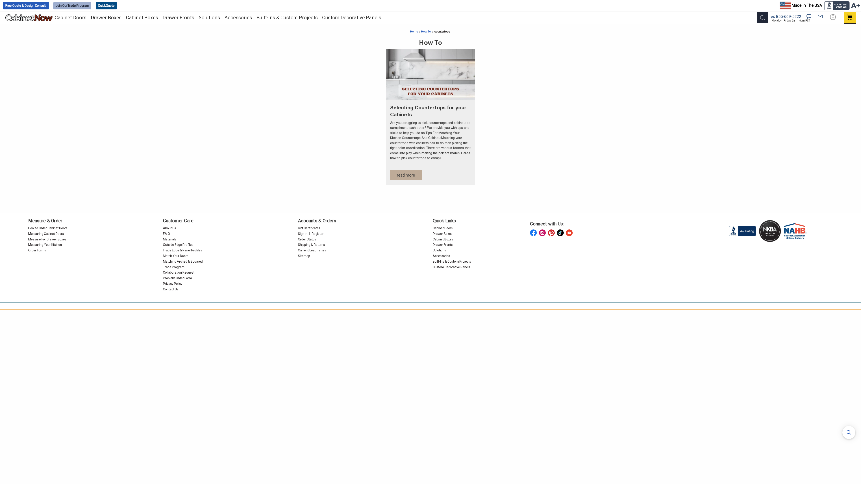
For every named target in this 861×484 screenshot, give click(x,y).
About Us (169, 228)
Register (318, 234)
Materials (169, 239)
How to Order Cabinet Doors (47, 228)
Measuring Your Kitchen (45, 244)
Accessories (238, 17)
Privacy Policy (172, 283)
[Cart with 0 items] (850, 18)
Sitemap (304, 256)
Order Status (307, 239)
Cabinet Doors (70, 17)
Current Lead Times (312, 250)
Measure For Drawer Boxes (47, 239)
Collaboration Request (178, 272)
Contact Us (170, 289)
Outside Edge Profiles (178, 244)
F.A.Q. (167, 234)
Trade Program (72, 5)
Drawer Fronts (178, 17)
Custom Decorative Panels (351, 17)
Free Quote (25, 5)
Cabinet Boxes (142, 17)
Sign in (302, 234)
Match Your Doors (175, 256)
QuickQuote (106, 5)
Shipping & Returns (311, 244)
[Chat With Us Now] (809, 16)
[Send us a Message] (820, 16)
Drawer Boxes (106, 17)
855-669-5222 (788, 16)
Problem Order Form (177, 278)
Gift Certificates (309, 228)
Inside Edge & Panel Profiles (182, 250)
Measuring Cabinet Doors (46, 234)
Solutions (209, 17)
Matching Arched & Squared (183, 261)
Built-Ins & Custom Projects (287, 17)
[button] (848, 432)
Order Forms (37, 250)
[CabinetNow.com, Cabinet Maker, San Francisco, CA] (743, 231)
